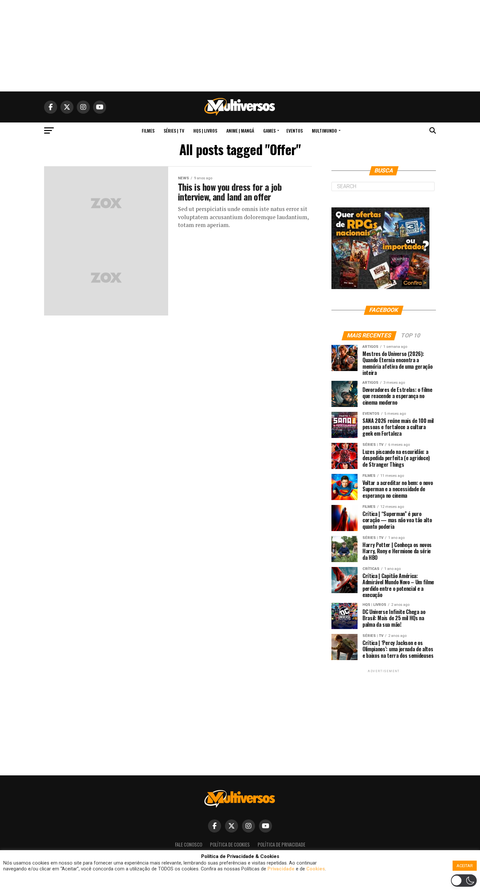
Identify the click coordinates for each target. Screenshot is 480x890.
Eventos (294, 130)
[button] (241, 882)
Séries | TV (174, 130)
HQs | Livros (205, 130)
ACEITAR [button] (464, 865)
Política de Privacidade (281, 844)
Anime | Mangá (240, 130)
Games (269, 130)
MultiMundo (324, 130)
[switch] (464, 880)
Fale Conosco (188, 844)
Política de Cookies (230, 844)
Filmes (148, 130)
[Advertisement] (240, 45)
